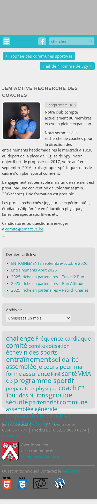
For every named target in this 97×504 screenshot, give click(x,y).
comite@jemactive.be (24, 228)
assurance (36, 373)
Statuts (38, 424)
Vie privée (11, 435)
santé (69, 373)
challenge (20, 338)
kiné (56, 374)
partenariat (44, 402)
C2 (81, 388)
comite (36, 345)
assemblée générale (31, 409)
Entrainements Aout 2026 (34, 270)
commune (74, 402)
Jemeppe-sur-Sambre (40, 456)
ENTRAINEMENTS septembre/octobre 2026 (49, 263)
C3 (9, 381)
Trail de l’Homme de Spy (65, 66)
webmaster (72, 471)
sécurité (17, 402)
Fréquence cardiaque (63, 338)
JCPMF (63, 416)
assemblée (21, 366)
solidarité (65, 359)
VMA (84, 373)
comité (16, 345)
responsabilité (25, 416)
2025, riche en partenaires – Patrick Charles (49, 290)
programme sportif (44, 380)
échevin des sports (32, 352)
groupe (60, 394)
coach (67, 387)
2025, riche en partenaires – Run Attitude (47, 283)
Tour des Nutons (27, 395)
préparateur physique (31, 388)
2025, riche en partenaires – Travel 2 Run (47, 276)
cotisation (58, 345)
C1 (49, 416)
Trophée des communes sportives (41, 56)
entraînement (28, 359)
